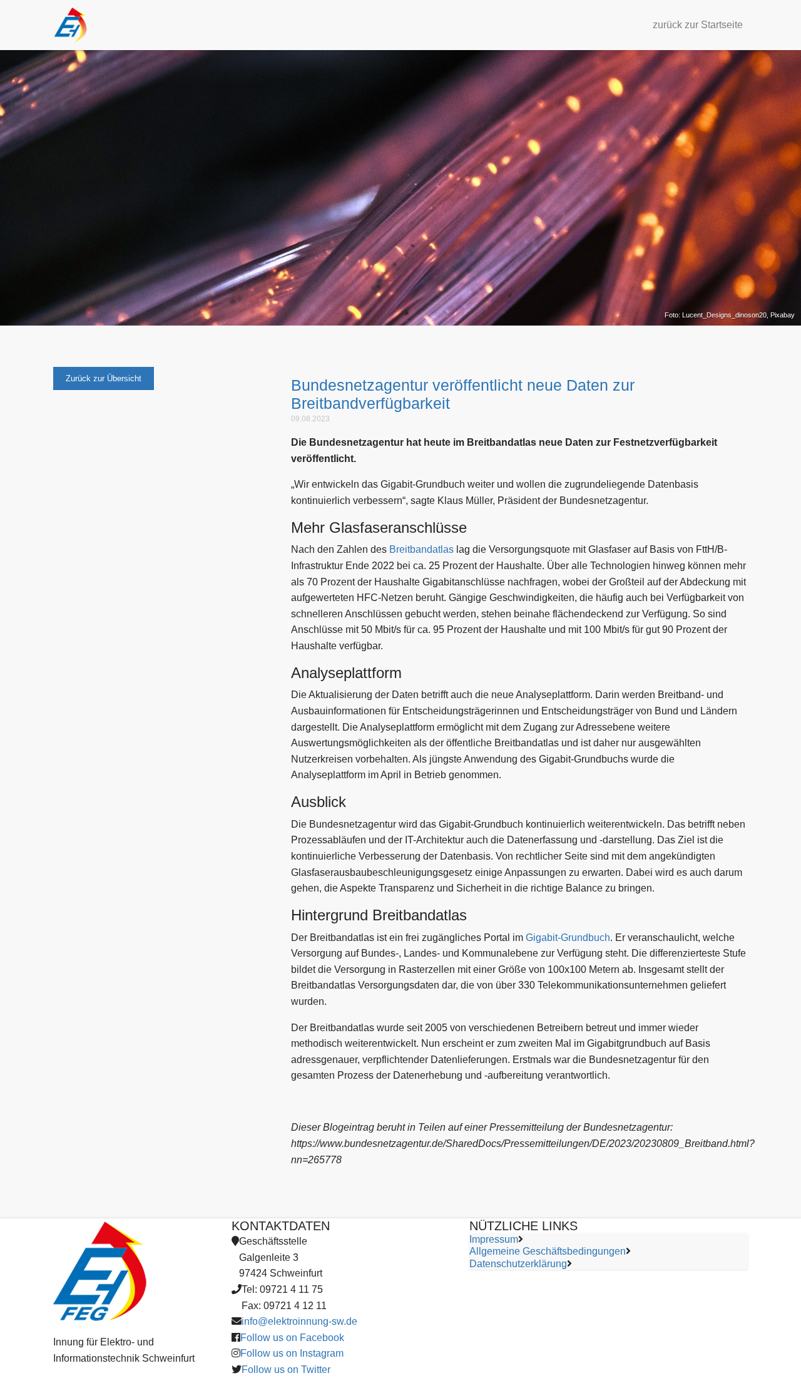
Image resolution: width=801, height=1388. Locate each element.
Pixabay (782, 315)
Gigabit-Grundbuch (568, 937)
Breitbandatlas (421, 549)
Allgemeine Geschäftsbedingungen (547, 1251)
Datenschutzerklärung (518, 1263)
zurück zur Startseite (698, 24)
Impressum (493, 1239)
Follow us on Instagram (292, 1353)
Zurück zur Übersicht (103, 378)
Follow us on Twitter (286, 1369)
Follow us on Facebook (292, 1337)
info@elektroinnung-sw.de (299, 1321)
